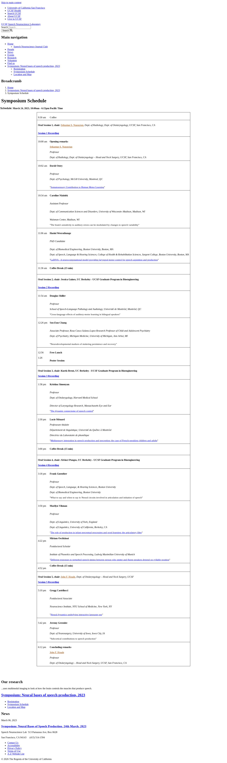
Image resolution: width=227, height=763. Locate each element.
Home (10, 44)
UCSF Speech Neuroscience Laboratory (21, 24)
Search (4, 27)
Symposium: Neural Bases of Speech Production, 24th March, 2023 (43, 726)
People (10, 49)
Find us (11, 63)
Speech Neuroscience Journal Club (31, 46)
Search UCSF (14, 13)
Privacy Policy (14, 748)
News (10, 52)
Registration (19, 69)
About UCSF (14, 16)
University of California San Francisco (26, 7)
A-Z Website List (15, 753)
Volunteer (12, 60)
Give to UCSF (14, 19)
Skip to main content (11, 2)
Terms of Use (14, 751)
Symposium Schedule (24, 71)
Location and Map (23, 74)
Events (10, 55)
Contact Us (12, 742)
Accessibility (13, 745)
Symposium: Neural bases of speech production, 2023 (33, 66)
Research (11, 57)
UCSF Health (14, 10)
